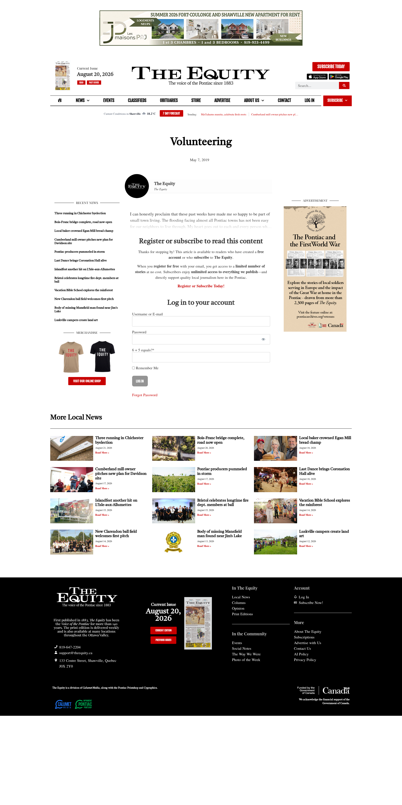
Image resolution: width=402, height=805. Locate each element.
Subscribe (335, 100)
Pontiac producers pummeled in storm (79, 251)
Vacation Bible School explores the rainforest (83, 290)
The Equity (164, 184)
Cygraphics (150, 688)
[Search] (344, 85)
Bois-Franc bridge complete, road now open (83, 222)
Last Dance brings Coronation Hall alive (80, 260)
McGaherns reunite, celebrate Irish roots (223, 114)
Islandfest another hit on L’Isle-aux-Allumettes (84, 269)
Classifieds (137, 100)
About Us (251, 100)
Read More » (102, 452)
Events (108, 100)
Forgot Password (144, 394)
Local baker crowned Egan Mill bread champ (83, 230)
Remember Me (146, 368)
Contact (284, 100)
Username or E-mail (147, 313)
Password (139, 331)
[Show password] (263, 339)
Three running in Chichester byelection (80, 213)
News (80, 100)
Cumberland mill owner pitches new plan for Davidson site (274, 114)
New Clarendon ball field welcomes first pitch (84, 299)
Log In (309, 100)
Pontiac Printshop (128, 688)
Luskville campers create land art (76, 320)
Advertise (222, 100)
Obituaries (169, 100)
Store (196, 100)
